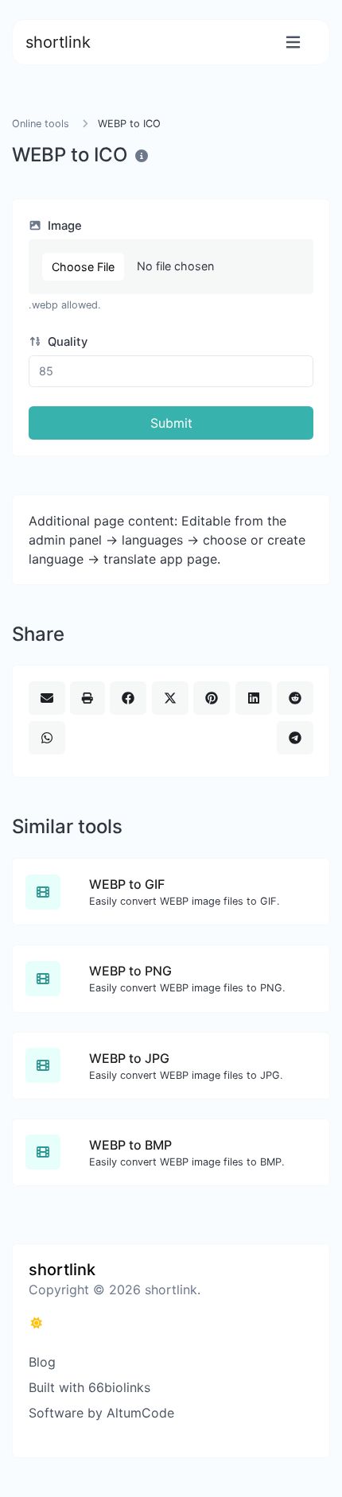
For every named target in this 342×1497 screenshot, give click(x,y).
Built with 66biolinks (89, 1387)
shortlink (58, 42)
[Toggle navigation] (293, 42)
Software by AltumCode (101, 1413)
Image (63, 226)
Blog (42, 1362)
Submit (171, 423)
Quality (66, 342)
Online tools (40, 124)
